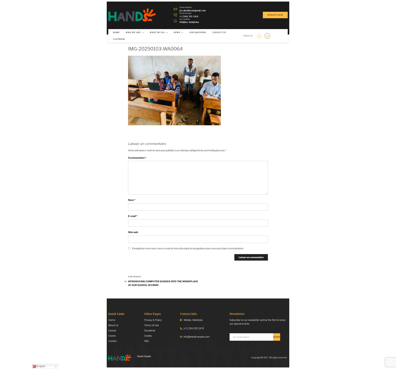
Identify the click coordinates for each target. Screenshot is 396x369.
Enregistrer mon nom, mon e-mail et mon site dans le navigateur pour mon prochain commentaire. (188, 248)
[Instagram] (267, 36)
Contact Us (219, 32)
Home (116, 32)
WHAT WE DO (157, 32)
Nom (132, 200)
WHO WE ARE (133, 32)
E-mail (132, 216)
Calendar (119, 39)
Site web (133, 232)
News (177, 32)
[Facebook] (259, 36)
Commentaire (137, 157)
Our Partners (197, 32)
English (40, 366)
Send (276, 336)
